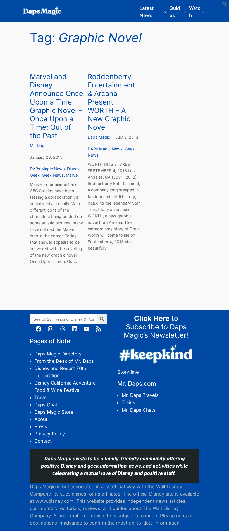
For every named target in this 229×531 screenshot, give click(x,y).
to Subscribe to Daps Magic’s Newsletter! (156, 326)
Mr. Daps (38, 145)
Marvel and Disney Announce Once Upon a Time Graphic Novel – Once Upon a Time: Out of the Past (56, 106)
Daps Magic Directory (58, 354)
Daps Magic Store (53, 412)
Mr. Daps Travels (140, 395)
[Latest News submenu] (165, 11)
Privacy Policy (49, 434)
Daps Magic (99, 137)
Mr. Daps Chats (139, 410)
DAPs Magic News (47, 168)
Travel (41, 397)
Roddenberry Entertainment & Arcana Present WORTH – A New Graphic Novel (111, 101)
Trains (128, 402)
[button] (225, 5)
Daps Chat (45, 404)
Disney (73, 168)
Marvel (72, 175)
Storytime (128, 372)
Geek (35, 175)
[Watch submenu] (203, 11)
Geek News (53, 175)
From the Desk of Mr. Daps (64, 361)
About (40, 419)
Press (40, 426)
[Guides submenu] (184, 11)
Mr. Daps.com (136, 383)
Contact (43, 441)
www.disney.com (54, 501)
